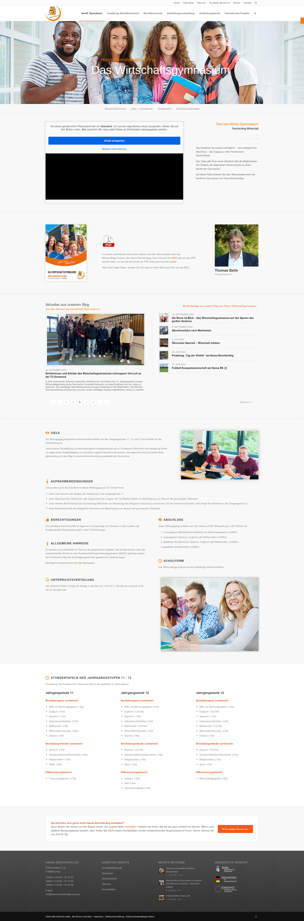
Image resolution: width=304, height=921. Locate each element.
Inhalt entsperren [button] (114, 140)
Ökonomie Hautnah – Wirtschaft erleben (196, 343)
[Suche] (255, 13)
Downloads (107, 873)
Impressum (98, 916)
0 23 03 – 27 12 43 (63, 877)
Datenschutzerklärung (114, 916)
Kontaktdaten (109, 889)
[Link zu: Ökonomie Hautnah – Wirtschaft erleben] (164, 342)
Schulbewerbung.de (112, 867)
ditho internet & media (61, 916)
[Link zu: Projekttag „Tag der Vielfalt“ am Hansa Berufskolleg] (164, 355)
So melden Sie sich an (219, 2)
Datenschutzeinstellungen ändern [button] (140, 916)
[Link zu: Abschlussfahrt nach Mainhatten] (164, 330)
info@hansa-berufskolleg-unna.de (63, 894)
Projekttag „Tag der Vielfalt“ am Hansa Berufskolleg (203, 355)
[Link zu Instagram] (255, 2)
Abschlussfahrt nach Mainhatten (191, 330)
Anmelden (131, 826)
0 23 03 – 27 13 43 (63, 881)
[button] (302, 21)
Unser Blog (188, 2)
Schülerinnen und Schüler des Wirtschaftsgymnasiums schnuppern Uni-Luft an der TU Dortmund (93, 375)
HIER (174, 257)
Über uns (201, 2)
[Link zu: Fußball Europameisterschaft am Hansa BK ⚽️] (164, 367)
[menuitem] (176, 3)
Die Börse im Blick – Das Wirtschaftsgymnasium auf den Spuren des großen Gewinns (213, 319)
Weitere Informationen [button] (114, 149)
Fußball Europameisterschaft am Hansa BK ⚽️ (199, 368)
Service (236, 2)
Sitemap (106, 884)
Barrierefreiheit (109, 878)
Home (176, 2)
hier (79, 562)
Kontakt (247, 2)
